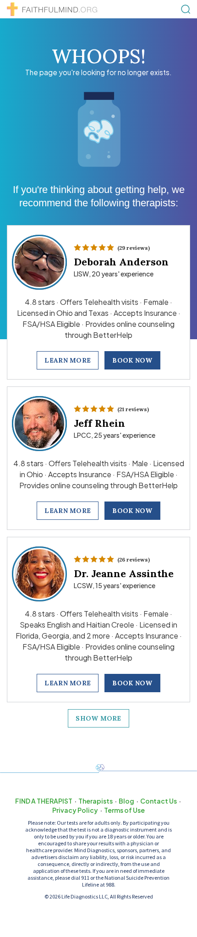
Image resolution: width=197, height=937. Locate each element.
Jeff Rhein (99, 423)
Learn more (67, 360)
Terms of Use (124, 810)
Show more (98, 718)
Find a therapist (43, 801)
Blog (126, 801)
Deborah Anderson (121, 261)
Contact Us (158, 801)
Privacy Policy (75, 810)
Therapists (95, 801)
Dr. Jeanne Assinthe (124, 573)
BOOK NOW (132, 360)
